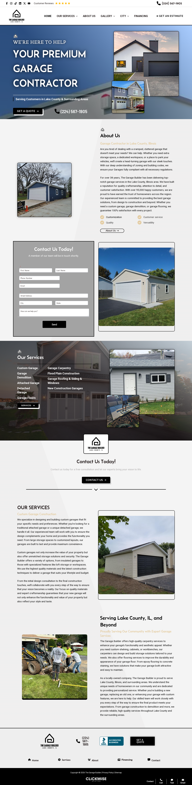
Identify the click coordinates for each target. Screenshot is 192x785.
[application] (76, 16)
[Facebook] (7, 3)
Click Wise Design (171, 775)
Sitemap (118, 773)
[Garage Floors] (26, 398)
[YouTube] (29, 3)
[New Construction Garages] (65, 388)
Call (161, 783)
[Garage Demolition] (28, 375)
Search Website (159, 752)
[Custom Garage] (27, 368)
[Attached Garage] (28, 383)
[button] (171, 16)
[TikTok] (15, 3)
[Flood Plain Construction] (63, 373)
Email (183, 783)
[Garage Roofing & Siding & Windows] (70, 381)
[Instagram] (11, 3)
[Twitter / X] (24, 3)
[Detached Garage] (28, 390)
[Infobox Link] (169, 3)
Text (172, 783)
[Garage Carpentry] (59, 368)
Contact (150, 781)
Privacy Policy (108, 773)
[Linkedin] (20, 3)
